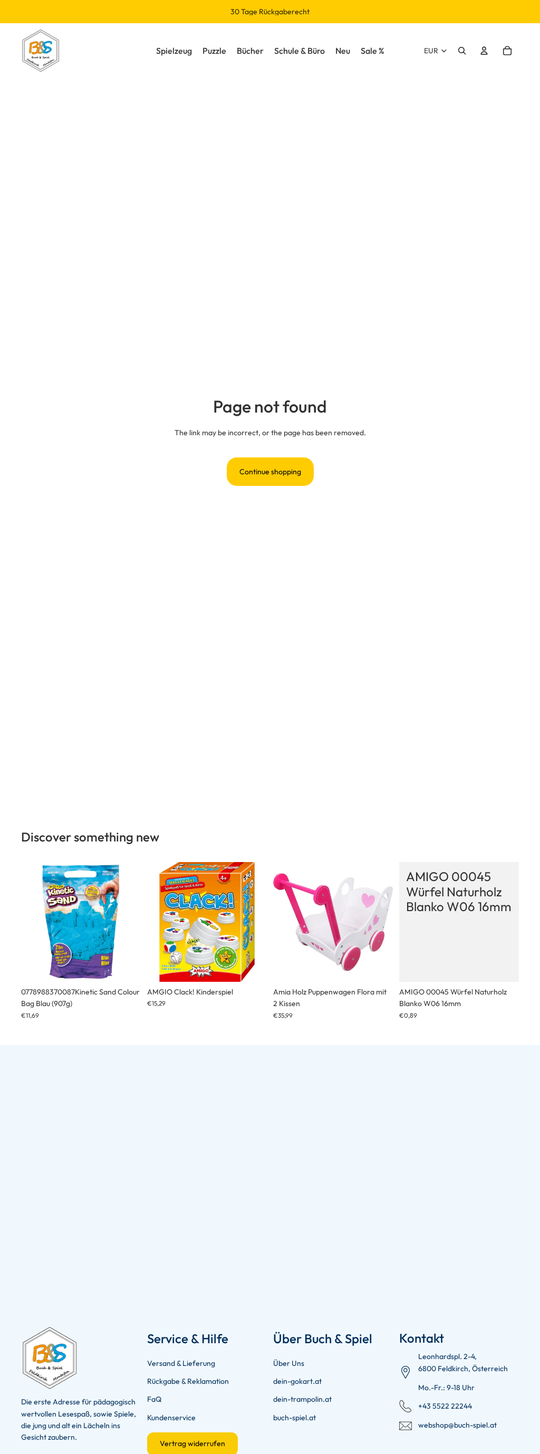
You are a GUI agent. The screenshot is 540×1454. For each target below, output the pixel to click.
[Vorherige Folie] (32, 922)
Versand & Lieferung (181, 1363)
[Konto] (484, 50)
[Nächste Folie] (129, 922)
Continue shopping (270, 471)
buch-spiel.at (294, 1417)
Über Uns (288, 1363)
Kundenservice (171, 1417)
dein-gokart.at (297, 1381)
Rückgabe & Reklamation (188, 1381)
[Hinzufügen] (124, 965)
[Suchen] (462, 50)
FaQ (154, 1399)
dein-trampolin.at (302, 1399)
